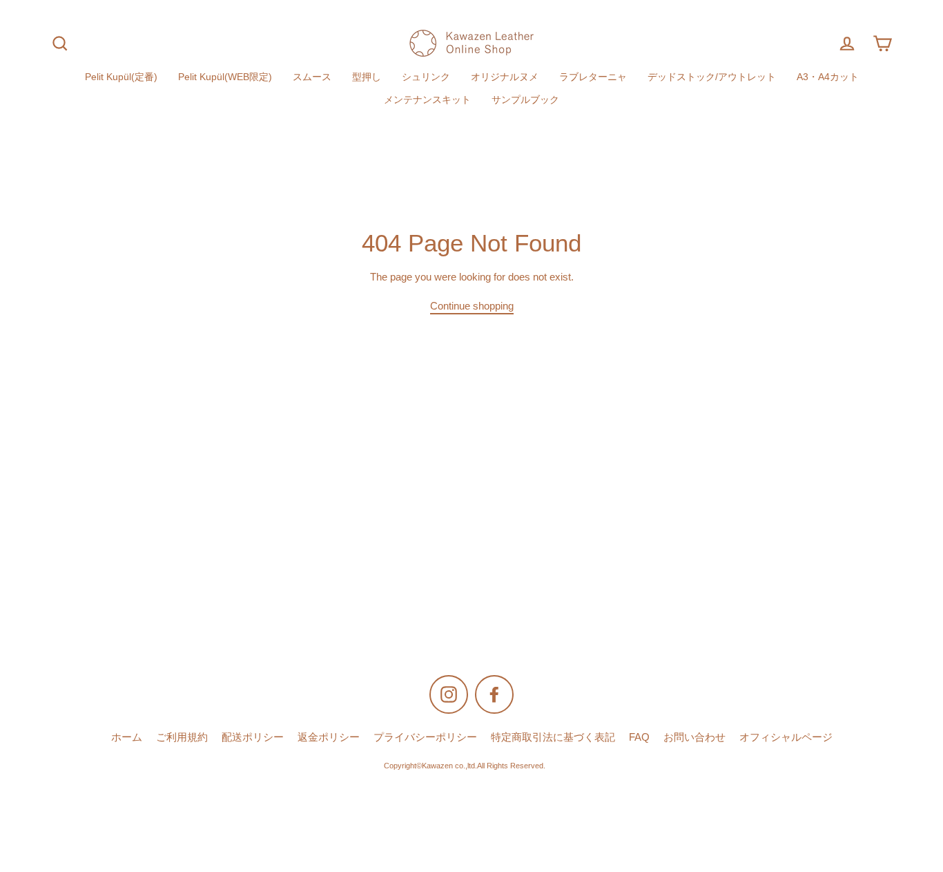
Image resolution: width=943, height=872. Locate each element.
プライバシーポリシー (425, 737)
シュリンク (426, 77)
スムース (312, 77)
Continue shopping (472, 306)
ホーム (126, 737)
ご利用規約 (182, 737)
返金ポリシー (329, 737)
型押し (366, 77)
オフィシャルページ (786, 737)
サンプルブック (525, 100)
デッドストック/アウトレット (712, 77)
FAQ (639, 737)
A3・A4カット (828, 77)
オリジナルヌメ (504, 77)
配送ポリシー (253, 737)
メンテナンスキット (427, 100)
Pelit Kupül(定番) (121, 77)
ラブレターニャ (593, 77)
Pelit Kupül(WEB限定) (225, 77)
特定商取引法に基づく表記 (553, 737)
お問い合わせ (694, 737)
